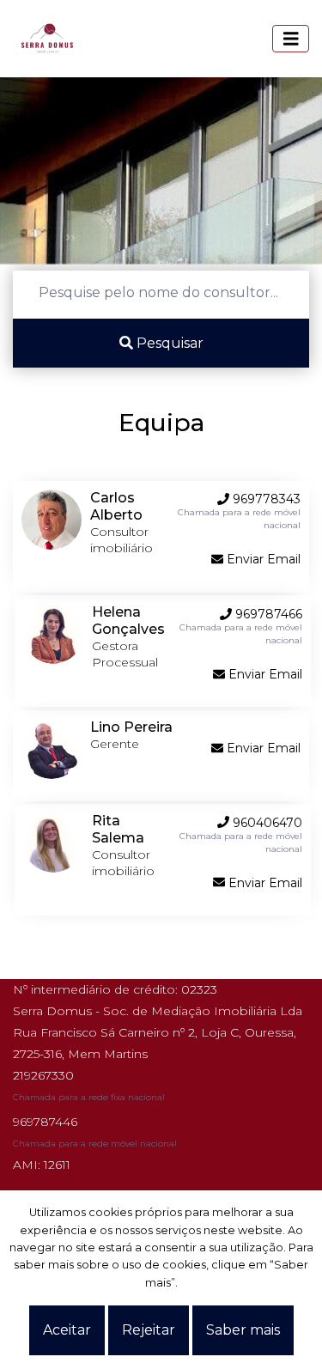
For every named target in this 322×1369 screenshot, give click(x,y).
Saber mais (243, 1330)
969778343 (265, 499)
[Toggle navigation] (291, 38)
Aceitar (67, 1330)
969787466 (267, 614)
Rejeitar (148, 1330)
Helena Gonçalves (128, 620)
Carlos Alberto (116, 506)
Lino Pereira (131, 727)
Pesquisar (168, 343)
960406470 (265, 823)
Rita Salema (118, 829)
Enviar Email (262, 559)
